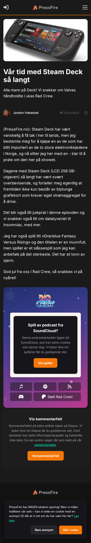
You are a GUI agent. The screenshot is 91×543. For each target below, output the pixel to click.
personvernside (45, 445)
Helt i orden (70, 530)
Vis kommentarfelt (45, 456)
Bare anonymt (44, 530)
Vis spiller (45, 363)
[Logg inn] (6, 7)
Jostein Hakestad (26, 112)
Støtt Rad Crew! (60, 397)
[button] (45, 345)
